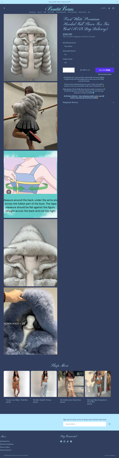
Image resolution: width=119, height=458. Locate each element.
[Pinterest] (71, 441)
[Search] (4, 8)
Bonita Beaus (12, 455)
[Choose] (26, 394)
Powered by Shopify (22, 455)
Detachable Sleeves (69, 51)
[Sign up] (109, 424)
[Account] (109, 8)
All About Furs (4, 441)
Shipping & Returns (70, 102)
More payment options (104, 74)
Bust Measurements (69, 43)
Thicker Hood (67, 59)
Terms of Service (5, 450)
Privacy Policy (5, 447)
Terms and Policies (110, 455)
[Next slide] (113, 389)
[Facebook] (61, 441)
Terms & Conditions (6, 444)
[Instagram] (64, 441)
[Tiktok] (68, 441)
